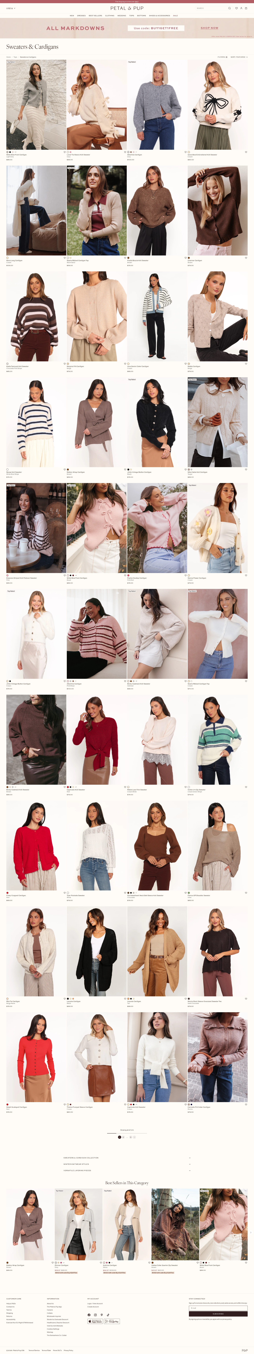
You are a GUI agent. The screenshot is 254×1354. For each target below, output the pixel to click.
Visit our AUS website (55, 1326)
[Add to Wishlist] (65, 152)
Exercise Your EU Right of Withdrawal (19, 1323)
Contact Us (10, 1307)
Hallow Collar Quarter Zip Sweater (164, 1269)
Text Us (9, 1310)
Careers (50, 1310)
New (72, 16)
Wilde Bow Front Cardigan (210, 1268)
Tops (131, 16)
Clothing (109, 16)
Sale (175, 16)
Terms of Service (34, 1350)
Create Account (93, 1307)
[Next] (134, 1137)
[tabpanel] (127, 1237)
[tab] (127, 1182)
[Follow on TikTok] (108, 1315)
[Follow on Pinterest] (101, 1315)
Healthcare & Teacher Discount (58, 1323)
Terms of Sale (46, 1350)
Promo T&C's (57, 1350)
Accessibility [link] (10, 1319)
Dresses (81, 16)
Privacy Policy (68, 1350)
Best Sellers (95, 16)
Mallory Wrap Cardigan (15, 1268)
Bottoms (141, 16)
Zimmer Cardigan (66, 1269)
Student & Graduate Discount (57, 1319)
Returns (9, 1316)
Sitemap (50, 1332)
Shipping (9, 1313)
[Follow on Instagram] (95, 1315)
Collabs (50, 1313)
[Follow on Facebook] (89, 1315)
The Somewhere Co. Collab (57, 1335)
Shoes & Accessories (159, 16)
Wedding (121, 16)
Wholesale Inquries (54, 1316)
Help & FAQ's (11, 1303)
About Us (50, 1303)
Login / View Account (95, 1303)
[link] (127, 28)
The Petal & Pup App (54, 1307)
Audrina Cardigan (114, 1269)
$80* (137, 2)
